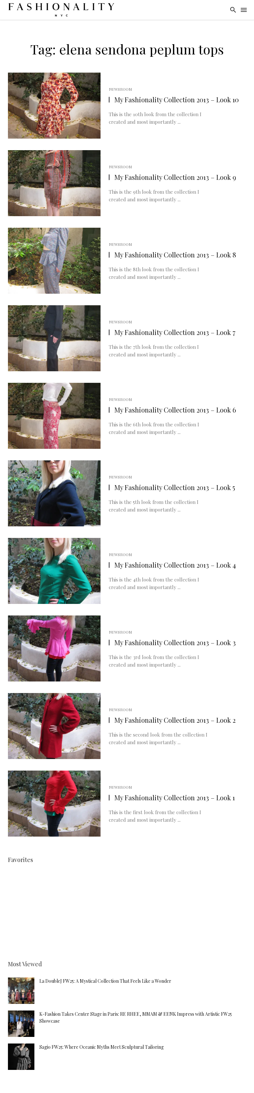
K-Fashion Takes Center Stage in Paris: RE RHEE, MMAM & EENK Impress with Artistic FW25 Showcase (135, 1017)
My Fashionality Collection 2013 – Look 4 (175, 564)
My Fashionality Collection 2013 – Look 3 (175, 642)
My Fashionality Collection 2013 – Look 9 (175, 177)
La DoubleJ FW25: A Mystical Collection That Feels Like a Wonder (105, 981)
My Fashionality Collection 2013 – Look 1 (174, 797)
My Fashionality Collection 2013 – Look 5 (174, 487)
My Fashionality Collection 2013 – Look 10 (176, 99)
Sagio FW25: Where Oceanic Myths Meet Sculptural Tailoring (101, 1047)
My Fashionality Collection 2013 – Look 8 (175, 254)
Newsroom (120, 89)
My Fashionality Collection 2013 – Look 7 (174, 332)
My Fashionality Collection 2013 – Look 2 (174, 719)
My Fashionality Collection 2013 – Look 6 (175, 409)
